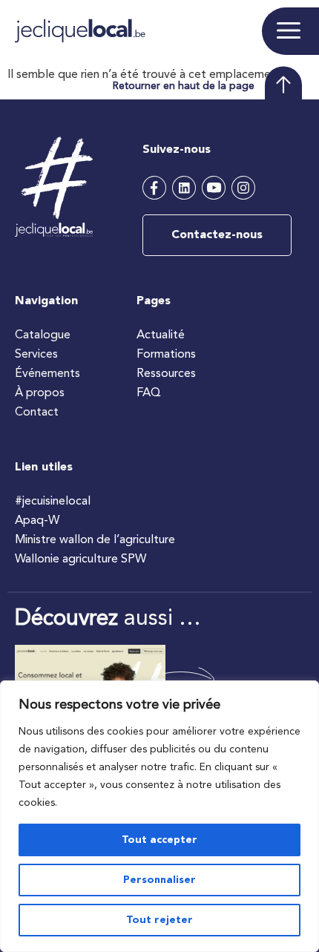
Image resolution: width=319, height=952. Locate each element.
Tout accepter (159, 840)
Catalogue (42, 335)
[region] (159, 816)
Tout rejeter (159, 920)
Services (36, 355)
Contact (37, 412)
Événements (47, 374)
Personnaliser (159, 880)
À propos (40, 393)
